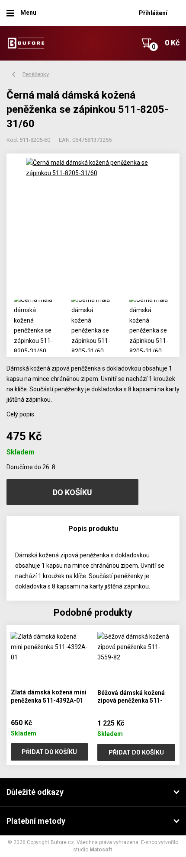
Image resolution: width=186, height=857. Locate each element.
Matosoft (101, 850)
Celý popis (20, 414)
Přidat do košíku (49, 751)
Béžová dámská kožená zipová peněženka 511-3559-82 (131, 700)
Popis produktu (93, 528)
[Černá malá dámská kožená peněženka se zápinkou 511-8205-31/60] (93, 225)
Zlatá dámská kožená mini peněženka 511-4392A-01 (49, 696)
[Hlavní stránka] (25, 43)
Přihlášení (153, 13)
